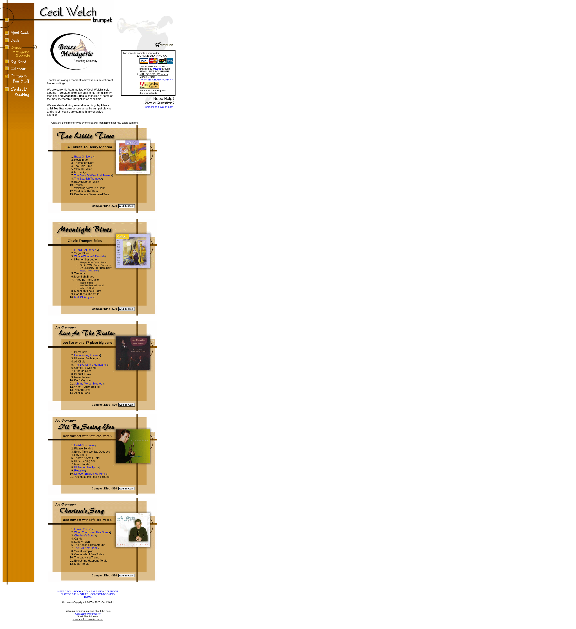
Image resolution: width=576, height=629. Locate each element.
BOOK (77, 591)
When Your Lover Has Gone (91, 532)
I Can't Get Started (85, 250)
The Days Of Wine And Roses (92, 175)
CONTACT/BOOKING (102, 594)
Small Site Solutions (88, 617)
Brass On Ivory (83, 156)
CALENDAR (111, 591)
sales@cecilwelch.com (159, 107)
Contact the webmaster (88, 613)
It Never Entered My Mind (89, 473)
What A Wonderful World (89, 256)
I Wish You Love (84, 445)
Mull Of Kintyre (83, 297)
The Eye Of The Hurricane (90, 364)
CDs (86, 591)
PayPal (157, 68)
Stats (88, 627)
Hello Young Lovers (86, 355)
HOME (88, 597)
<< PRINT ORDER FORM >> (157, 79)
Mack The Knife (88, 270)
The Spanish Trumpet (87, 178)
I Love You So (82, 529)
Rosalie (79, 470)
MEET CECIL (64, 591)
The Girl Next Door (85, 548)
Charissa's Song (84, 535)
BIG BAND (97, 591)
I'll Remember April (85, 467)
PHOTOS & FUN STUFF (74, 594)
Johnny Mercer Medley (88, 383)
